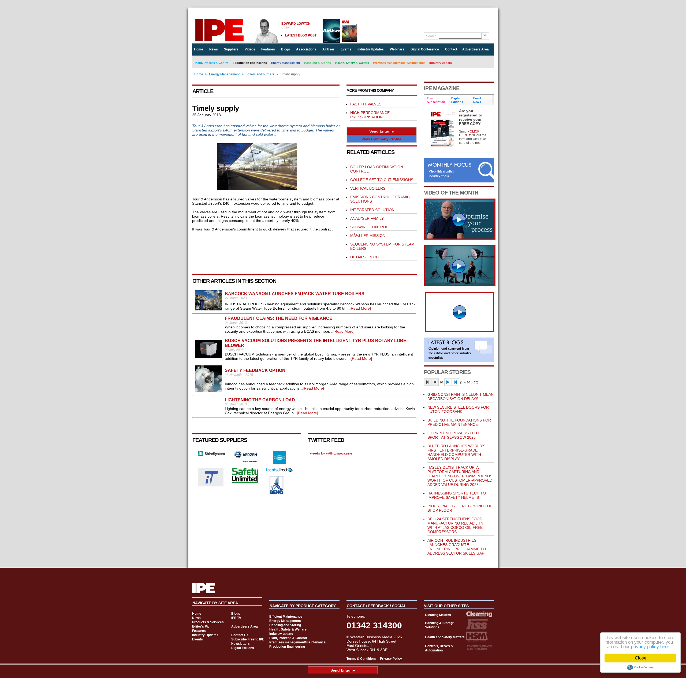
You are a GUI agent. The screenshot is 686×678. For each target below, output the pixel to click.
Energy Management (285, 62)
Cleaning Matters (438, 615)
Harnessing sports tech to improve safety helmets (456, 495)
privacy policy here (650, 646)
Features (268, 49)
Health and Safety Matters (445, 637)
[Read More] (360, 308)
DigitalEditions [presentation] (457, 100)
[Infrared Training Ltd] (211, 485)
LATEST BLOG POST (300, 35)
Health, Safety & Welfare (352, 62)
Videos (250, 49)
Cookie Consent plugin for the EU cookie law (640, 667)
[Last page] (455, 382)
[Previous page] (435, 382)
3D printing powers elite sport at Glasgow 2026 (453, 435)
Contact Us (239, 635)
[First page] (427, 382)
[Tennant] (279, 463)
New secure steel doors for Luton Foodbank (458, 409)
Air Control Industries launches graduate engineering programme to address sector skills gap (456, 546)
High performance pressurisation (370, 115)
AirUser (328, 49)
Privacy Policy (391, 659)
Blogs (285, 49)
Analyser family (367, 218)
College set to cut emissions (381, 180)
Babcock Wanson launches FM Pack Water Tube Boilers (294, 293)
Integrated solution (372, 210)
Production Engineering (250, 62)
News (213, 49)
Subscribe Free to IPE (247, 639)
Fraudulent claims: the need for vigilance (278, 318)
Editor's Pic (201, 626)
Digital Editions (242, 648)
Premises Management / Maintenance (399, 62)
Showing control (369, 227)
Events (346, 49)
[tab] (436, 100)
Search (431, 36)
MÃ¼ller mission (367, 235)
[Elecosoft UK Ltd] (211, 455)
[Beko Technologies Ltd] (276, 493)
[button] (381, 131)
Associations (306, 49)
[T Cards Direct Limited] (279, 471)
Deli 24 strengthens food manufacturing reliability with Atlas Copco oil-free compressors (455, 525)
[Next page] (448, 382)
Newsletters (240, 644)
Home (198, 49)
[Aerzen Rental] (245, 461)
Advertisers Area (475, 49)
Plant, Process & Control (212, 62)
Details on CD (364, 257)
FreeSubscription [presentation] (436, 100)
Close (640, 658)
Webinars (397, 49)
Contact (451, 49)
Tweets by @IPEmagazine (330, 453)
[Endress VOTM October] (459, 285)
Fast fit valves (365, 104)
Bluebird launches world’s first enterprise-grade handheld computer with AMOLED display (456, 452)
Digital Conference (425, 49)
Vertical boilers (367, 188)
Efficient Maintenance (285, 616)
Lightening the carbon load (260, 400)
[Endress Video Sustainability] (459, 238)
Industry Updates (370, 49)
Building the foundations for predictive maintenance (459, 422)
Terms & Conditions (361, 659)
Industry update (440, 62)
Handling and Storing (285, 625)
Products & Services (208, 622)
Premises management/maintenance (297, 642)
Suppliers (231, 49)
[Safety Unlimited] (245, 483)
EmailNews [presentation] (477, 100)
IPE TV (236, 618)
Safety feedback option (255, 370)
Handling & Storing (317, 62)
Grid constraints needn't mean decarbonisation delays (460, 396)
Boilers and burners (259, 74)
